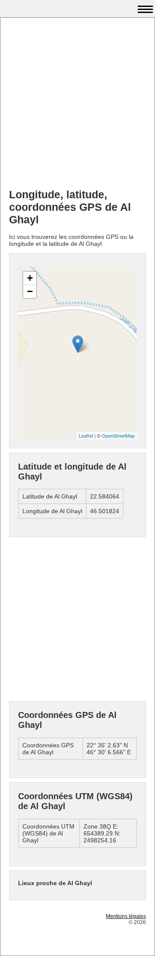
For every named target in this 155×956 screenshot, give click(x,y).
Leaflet (86, 435)
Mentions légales (126, 916)
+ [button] (30, 278)
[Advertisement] (77, 104)
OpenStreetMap (118, 435)
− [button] (30, 291)
